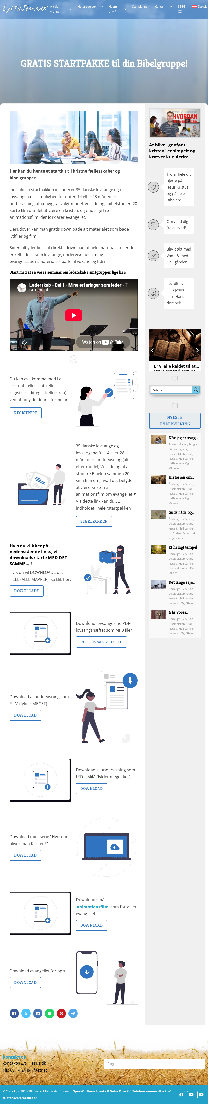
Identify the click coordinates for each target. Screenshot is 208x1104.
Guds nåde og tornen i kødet (181, 515)
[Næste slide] (197, 350)
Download (25, 715)
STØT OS (181, 9)
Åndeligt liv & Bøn (181, 484)
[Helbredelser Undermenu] (101, 6)
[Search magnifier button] (195, 389)
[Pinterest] (61, 1013)
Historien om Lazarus (180, 480)
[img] (158, 453)
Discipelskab (177, 454)
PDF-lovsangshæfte (101, 642)
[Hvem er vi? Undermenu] (125, 9)
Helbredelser (87, 6)
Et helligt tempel (183, 547)
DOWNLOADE (26, 591)
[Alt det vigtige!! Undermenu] (70, 9)
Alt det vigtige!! (55, 9)
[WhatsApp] (49, 1013)
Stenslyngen (140, 6)
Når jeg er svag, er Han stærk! (182, 440)
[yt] (191, 1094)
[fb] (181, 1094)
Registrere (25, 412)
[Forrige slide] (152, 350)
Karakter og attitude (182, 603)
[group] (175, 350)
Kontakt (160, 6)
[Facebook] (14, 1013)
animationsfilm (93, 907)
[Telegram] (73, 1013)
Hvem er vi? (113, 9)
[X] (25, 1013)
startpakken (94, 521)
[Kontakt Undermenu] (171, 6)
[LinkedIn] (37, 1013)
